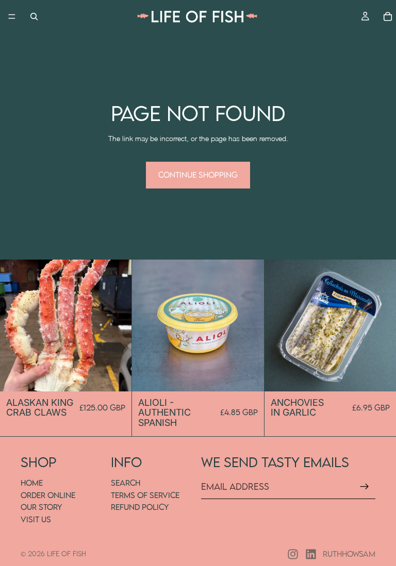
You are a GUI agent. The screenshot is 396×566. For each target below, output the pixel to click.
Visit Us (36, 519)
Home (32, 482)
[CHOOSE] (116, 375)
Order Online (48, 495)
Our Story (41, 506)
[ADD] (248, 375)
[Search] (34, 16)
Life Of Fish (66, 554)
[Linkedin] (311, 554)
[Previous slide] (15, 325)
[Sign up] (364, 487)
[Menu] (12, 16)
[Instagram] (293, 554)
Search (125, 482)
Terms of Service (145, 495)
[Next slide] (116, 325)
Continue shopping (198, 174)
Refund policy (140, 506)
